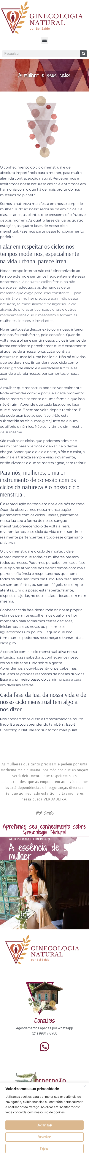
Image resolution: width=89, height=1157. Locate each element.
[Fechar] (84, 1086)
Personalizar (44, 1137)
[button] (44, 40)
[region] (44, 1119)
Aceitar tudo (45, 1125)
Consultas (44, 1020)
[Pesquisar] (83, 53)
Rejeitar (44, 1148)
